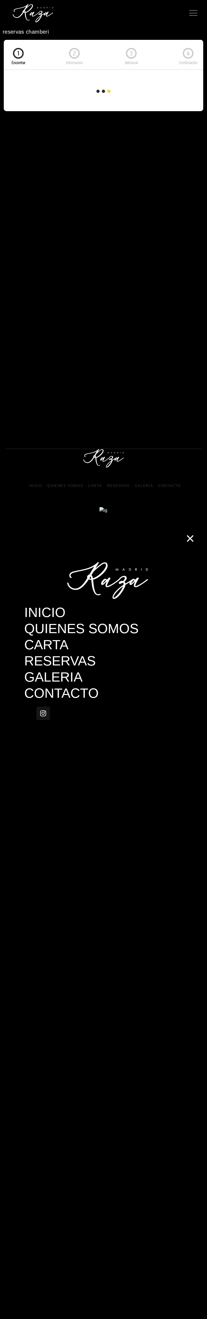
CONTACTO (169, 486)
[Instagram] (43, 713)
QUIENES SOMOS (65, 486)
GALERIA (144, 486)
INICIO (35, 486)
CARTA (95, 486)
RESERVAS (118, 486)
